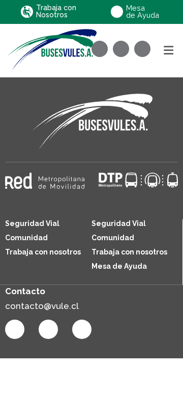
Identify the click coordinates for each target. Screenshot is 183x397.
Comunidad (26, 238)
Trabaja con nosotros (43, 252)
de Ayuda (142, 11)
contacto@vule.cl (42, 306)
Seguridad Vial (32, 223)
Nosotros (56, 11)
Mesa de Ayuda (119, 266)
